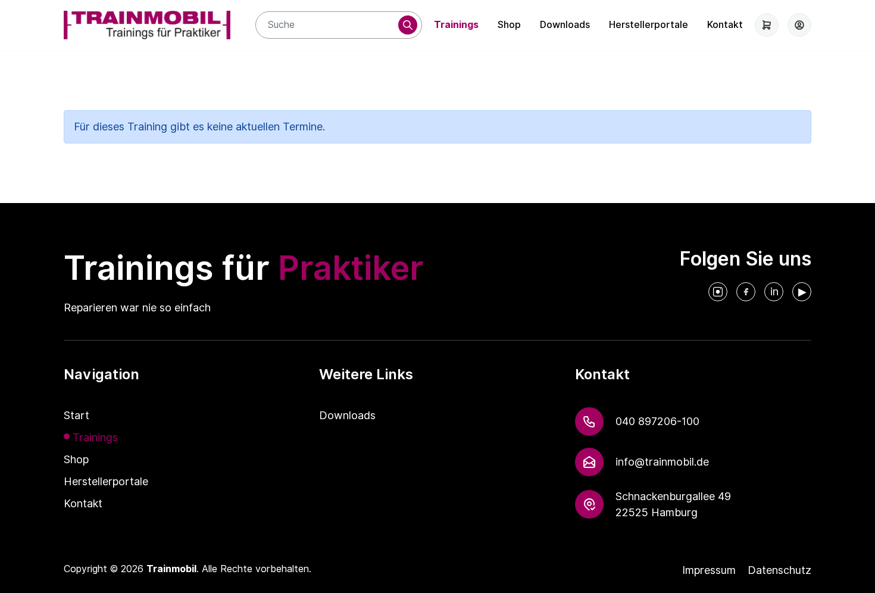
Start (76, 415)
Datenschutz (779, 570)
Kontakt (725, 24)
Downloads (565, 24)
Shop (509, 24)
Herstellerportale (648, 24)
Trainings (456, 24)
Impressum (709, 570)
